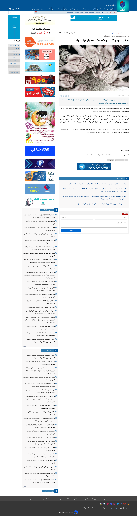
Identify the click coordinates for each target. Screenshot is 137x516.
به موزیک (14, 51)
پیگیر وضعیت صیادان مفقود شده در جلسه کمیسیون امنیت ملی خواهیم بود (87, 12)
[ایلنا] (123, 6)
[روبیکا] (100, 504)
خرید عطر (14, 66)
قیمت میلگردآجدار (14, 48)
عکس (53, 9)
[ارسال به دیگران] (67, 96)
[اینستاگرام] (114, 503)
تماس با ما (104, 499)
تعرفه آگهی (77, 499)
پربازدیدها (48, 350)
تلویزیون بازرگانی (36, 9)
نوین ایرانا (17, 41)
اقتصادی (99, 9)
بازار (42, 9)
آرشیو (24, 346)
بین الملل (76, 9)
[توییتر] (117, 503)
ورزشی (65, 9)
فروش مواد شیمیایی (14, 60)
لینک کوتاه (125, 155)
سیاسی (104, 9)
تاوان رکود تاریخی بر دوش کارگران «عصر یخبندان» (41, 307)
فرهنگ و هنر (83, 9)
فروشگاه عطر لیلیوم (14, 63)
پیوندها (60, 499)
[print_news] (60, 96)
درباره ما (94, 499)
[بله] (103, 503)
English (18, 9)
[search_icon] (11, 12)
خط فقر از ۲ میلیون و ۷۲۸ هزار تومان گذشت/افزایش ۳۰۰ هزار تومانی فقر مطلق (102, 204)
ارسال (71, 230)
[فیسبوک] (120, 503)
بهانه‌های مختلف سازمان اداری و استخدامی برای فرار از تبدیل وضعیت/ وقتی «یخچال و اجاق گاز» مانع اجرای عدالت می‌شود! (40, 320)
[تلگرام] (110, 503)
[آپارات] (107, 503)
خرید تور (14, 57)
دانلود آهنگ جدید (14, 45)
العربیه (13, 9)
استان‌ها (71, 9)
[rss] (127, 504)
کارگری (94, 9)
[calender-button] (36, 12)
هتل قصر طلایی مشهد (14, 54)
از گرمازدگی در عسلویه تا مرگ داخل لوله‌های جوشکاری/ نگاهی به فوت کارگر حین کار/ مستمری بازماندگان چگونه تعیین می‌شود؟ (39, 275)
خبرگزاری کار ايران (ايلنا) (114, 508)
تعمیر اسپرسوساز (14, 72)
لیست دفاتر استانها (48, 499)
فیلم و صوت (48, 9)
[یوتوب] (124, 503)
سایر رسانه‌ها (59, 9)
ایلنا (115, 9)
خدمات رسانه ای (34, 499)
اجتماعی (90, 9)
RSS (68, 499)
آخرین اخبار (110, 9)
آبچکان (14, 69)
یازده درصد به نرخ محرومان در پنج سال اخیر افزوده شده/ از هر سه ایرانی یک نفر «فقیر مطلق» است (95, 184)
